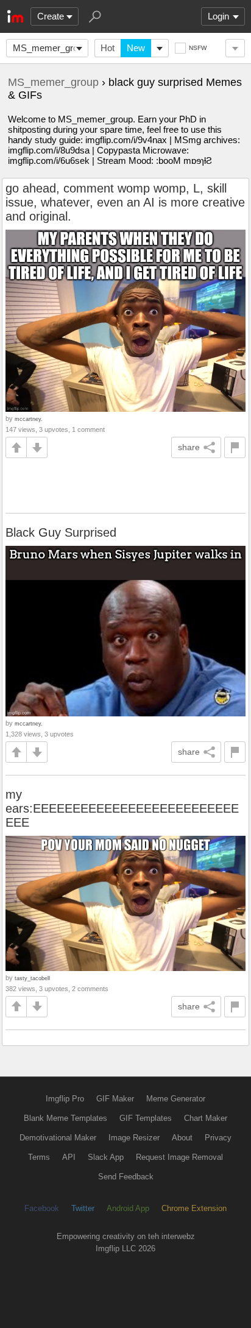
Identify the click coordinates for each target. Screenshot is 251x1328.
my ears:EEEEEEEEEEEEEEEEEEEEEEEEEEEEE (122, 808)
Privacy (218, 1137)
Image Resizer (134, 1137)
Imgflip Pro (65, 1098)
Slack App (106, 1157)
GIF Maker (115, 1098)
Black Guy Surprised (60, 532)
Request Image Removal (179, 1157)
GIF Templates (145, 1118)
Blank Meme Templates (65, 1118)
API (69, 1157)
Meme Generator (175, 1098)
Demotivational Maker (57, 1137)
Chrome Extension (194, 1208)
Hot (108, 48)
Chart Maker (205, 1118)
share (189, 447)
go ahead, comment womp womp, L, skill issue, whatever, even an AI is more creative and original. (125, 202)
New (136, 48)
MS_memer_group (50, 48)
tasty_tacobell (32, 978)
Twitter (82, 1208)
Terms (39, 1157)
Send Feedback (126, 1176)
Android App (128, 1208)
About (182, 1137)
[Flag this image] (235, 447)
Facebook (41, 1208)
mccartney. (29, 418)
